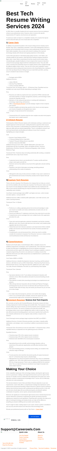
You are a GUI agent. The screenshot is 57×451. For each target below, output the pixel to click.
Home (21, 3)
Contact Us (44, 3)
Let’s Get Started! (27, 3)
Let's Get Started (35, 416)
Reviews (33, 3)
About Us (38, 3)
